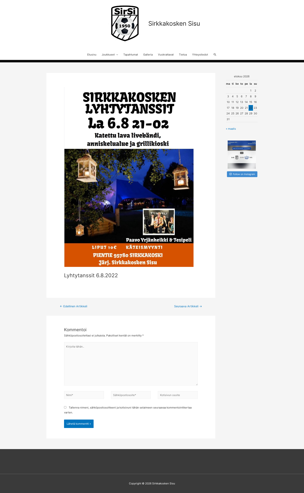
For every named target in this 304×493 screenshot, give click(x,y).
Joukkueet (108, 54)
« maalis (231, 128)
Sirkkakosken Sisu (174, 23)
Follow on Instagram (244, 174)
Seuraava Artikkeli (188, 306)
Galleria (148, 54)
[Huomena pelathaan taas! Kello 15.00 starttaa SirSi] (242, 155)
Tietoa (183, 54)
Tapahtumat (130, 54)
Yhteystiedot (200, 54)
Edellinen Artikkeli (73, 306)
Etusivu (91, 54)
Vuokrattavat (166, 54)
